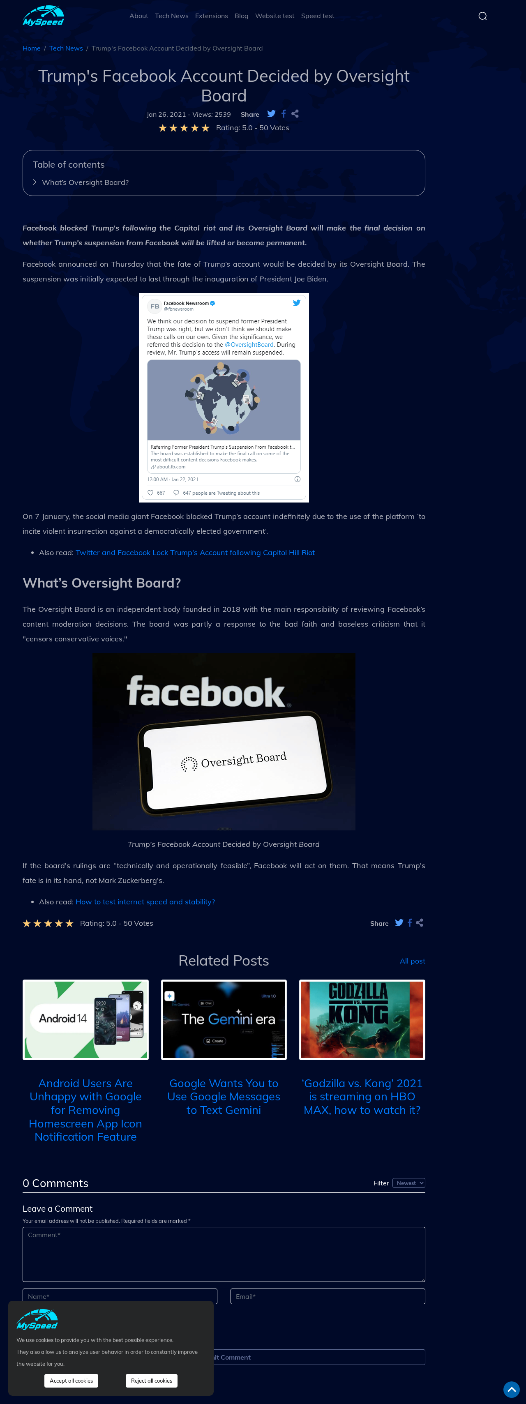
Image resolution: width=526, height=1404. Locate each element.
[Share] (295, 114)
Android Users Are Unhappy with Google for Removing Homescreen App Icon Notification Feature (85, 1110)
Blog (242, 16)
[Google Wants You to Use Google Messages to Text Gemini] (224, 1019)
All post (412, 960)
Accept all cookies (71, 1380)
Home (32, 48)
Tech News (172, 16)
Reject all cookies (151, 1380)
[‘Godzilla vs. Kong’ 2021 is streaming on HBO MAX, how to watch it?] (362, 1019)
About (138, 16)
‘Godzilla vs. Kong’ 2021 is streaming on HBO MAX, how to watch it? (362, 1096)
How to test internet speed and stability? (145, 901)
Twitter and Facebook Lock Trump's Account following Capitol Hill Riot (195, 552)
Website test (275, 16)
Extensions (211, 16)
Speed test (318, 16)
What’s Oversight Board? (85, 182)
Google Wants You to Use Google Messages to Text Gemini (223, 1096)
